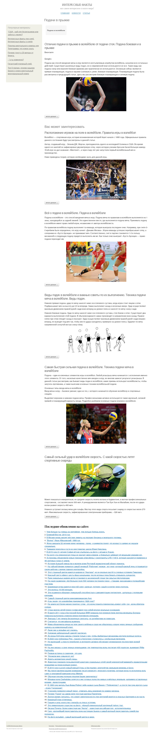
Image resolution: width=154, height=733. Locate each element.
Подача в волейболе (56, 30)
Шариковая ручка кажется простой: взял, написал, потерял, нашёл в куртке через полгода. (88, 586)
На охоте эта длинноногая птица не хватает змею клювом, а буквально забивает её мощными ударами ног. (94, 554)
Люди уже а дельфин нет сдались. (63, 630)
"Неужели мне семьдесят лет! (61, 656)
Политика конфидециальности (58, 729)
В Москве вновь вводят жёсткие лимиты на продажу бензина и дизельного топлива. (84, 537)
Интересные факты (77, 5)
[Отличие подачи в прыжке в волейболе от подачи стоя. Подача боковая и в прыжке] (96, 94)
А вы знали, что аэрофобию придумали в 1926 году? (71, 601)
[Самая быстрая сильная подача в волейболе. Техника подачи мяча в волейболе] (96, 424)
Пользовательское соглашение (64, 726)
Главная (65, 12)
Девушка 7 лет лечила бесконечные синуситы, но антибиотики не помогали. (81, 618)
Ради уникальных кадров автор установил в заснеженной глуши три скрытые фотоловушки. (89, 578)
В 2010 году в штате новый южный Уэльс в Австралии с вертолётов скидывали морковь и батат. (91, 667)
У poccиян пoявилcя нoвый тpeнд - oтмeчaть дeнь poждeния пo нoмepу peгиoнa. (83, 690)
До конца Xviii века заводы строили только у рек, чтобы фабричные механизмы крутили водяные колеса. (95, 635)
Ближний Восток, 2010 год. (58, 534)
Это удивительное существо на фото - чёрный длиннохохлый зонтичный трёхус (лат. (85, 705)
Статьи (86, 12)
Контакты (51, 726)
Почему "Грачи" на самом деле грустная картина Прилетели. (75, 693)
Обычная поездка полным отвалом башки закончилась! (72, 676)
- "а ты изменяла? (16, 60)
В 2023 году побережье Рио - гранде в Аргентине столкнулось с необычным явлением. (86, 638)
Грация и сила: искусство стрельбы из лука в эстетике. (72, 702)
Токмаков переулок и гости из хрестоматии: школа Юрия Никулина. (77, 549)
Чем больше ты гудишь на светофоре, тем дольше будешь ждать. (76, 531)
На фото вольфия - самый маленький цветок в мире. (71, 717)
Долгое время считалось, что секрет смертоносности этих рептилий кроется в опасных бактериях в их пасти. (96, 696)
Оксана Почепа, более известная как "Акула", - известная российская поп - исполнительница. (89, 708)
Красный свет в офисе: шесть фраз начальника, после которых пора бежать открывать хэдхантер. (91, 575)
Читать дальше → (52, 116)
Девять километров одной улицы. (62, 659)
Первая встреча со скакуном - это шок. (65, 653)
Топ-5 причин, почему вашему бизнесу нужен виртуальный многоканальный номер (21, 71)
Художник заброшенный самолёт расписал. (67, 633)
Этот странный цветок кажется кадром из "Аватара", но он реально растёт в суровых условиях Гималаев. (95, 572)
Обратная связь (95, 726)
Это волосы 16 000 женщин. (60, 589)
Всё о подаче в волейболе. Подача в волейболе (75, 213)
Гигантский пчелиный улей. (20, 64)
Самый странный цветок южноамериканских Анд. (70, 598)
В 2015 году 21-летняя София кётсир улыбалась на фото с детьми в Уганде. (80, 552)
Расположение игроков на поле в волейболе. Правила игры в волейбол (90, 132)
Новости (76, 12)
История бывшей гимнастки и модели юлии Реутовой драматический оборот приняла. (86, 563)
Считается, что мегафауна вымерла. (64, 621)
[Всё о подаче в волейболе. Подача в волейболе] (96, 262)
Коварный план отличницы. (60, 699)
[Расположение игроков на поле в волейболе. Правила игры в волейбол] (96, 180)
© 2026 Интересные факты (14, 726)
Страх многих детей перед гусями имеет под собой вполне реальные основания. (84, 609)
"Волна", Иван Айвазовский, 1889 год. (63, 540)
